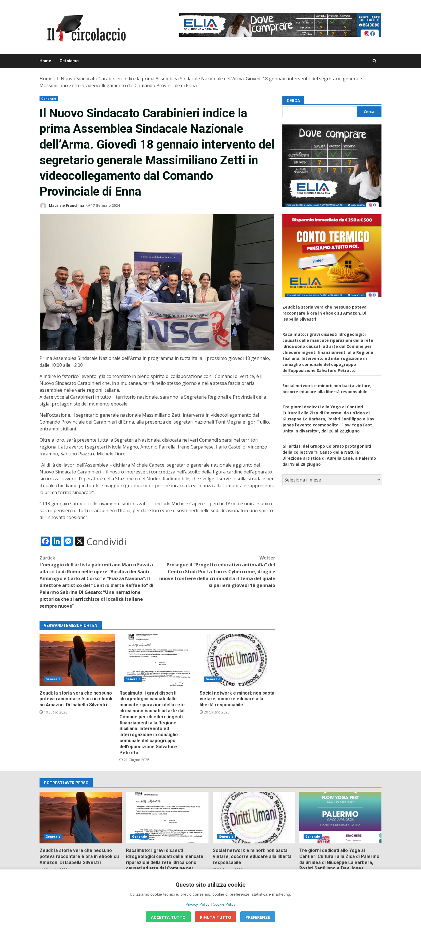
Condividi (106, 541)
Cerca (293, 100)
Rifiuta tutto (215, 917)
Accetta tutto (168, 917)
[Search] (374, 61)
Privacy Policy (198, 904)
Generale (48, 99)
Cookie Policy (224, 904)
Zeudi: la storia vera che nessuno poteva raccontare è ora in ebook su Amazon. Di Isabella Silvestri (77, 660)
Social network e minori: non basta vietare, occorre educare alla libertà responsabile (237, 660)
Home (45, 61)
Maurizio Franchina (66, 205)
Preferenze (257, 917)
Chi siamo (69, 61)
